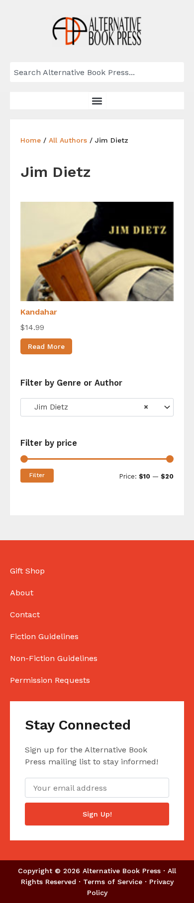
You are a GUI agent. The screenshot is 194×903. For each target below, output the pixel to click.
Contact (25, 614)
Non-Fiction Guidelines (53, 658)
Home (30, 140)
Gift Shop (27, 570)
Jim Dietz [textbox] (87, 407)
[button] (97, 100)
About (21, 592)
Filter (37, 475)
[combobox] (97, 72)
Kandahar (38, 312)
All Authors (68, 140)
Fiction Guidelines (44, 636)
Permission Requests (50, 680)
